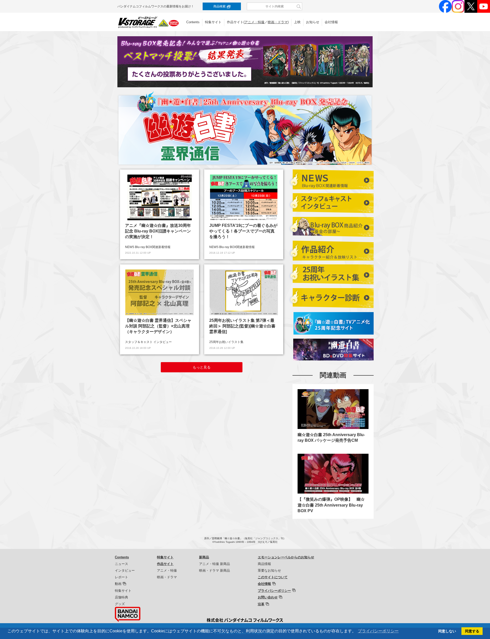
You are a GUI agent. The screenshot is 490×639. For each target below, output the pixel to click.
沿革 (261, 604)
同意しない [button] (447, 631)
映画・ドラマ (278, 22)
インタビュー (125, 570)
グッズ (120, 604)
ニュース (121, 564)
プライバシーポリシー (274, 591)
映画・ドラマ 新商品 (214, 570)
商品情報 (264, 564)
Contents (193, 22)
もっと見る (202, 367)
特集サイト (213, 22)
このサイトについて (273, 577)
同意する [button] (472, 631)
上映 (297, 22)
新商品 (204, 557)
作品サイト (165, 564)
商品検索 (219, 6)
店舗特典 (121, 597)
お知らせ (312, 22)
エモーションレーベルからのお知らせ (286, 557)
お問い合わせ (268, 597)
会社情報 (331, 22)
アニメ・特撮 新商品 (214, 564)
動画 (118, 584)
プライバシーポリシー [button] (378, 631)
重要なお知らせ (269, 570)
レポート (121, 577)
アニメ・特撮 (254, 22)
